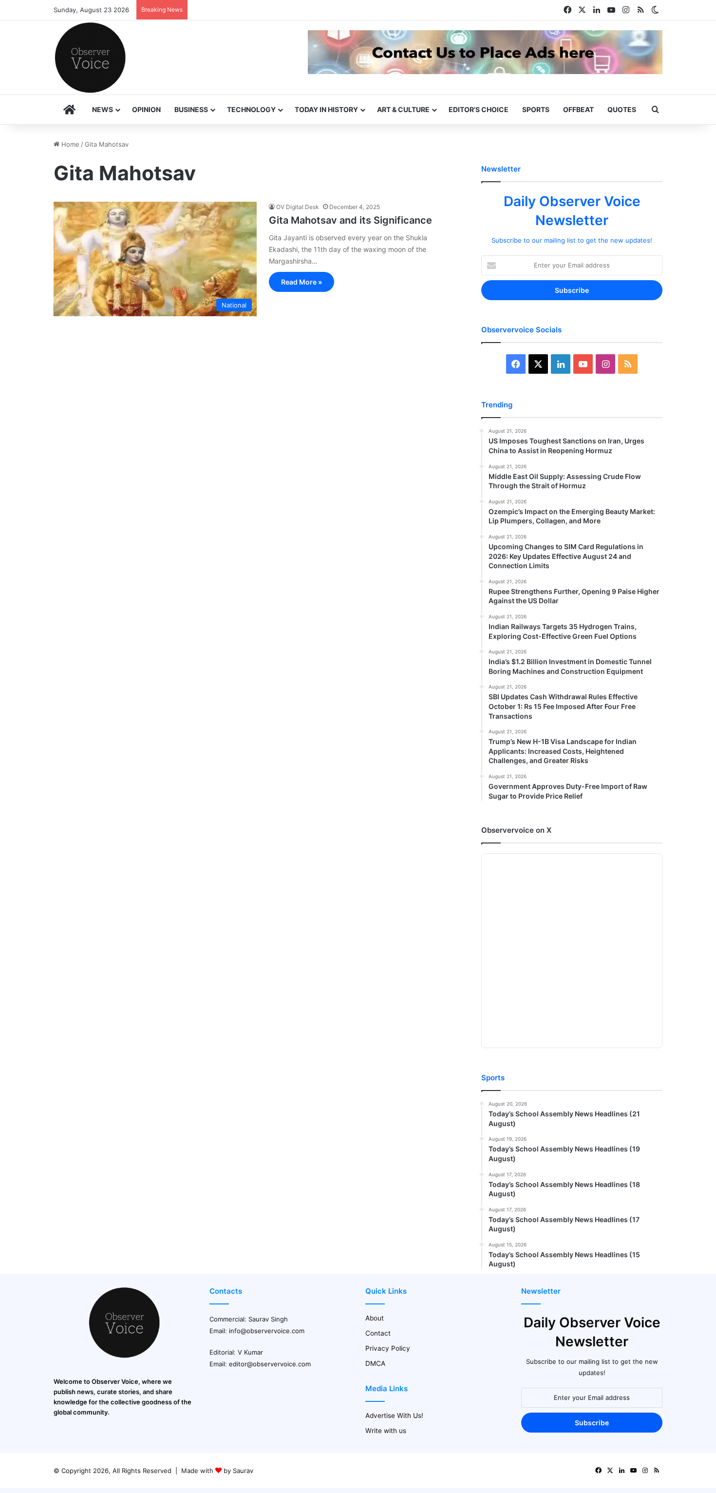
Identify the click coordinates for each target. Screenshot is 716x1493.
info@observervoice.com (266, 1331)
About (374, 1318)
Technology (251, 109)
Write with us (385, 1431)
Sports (535, 109)
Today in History (326, 109)
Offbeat (578, 109)
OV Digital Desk (297, 207)
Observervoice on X (516, 830)
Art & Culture (403, 109)
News (102, 109)
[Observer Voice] (90, 57)
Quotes (621, 109)
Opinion (146, 109)
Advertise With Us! (394, 1415)
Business (191, 109)
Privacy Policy (387, 1348)
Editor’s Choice (479, 109)
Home (69, 144)
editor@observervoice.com (270, 1364)
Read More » (301, 282)
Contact (378, 1333)
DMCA (375, 1363)
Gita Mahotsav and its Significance (350, 220)
